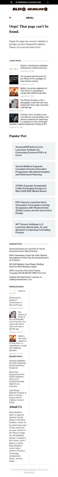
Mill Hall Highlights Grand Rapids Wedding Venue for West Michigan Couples (26, 265)
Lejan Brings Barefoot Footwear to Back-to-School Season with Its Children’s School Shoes (17, 396)
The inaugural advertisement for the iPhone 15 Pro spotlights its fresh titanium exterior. (33, 78)
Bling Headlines (31, 469)
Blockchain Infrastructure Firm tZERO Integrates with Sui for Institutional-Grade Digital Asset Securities (16, 379)
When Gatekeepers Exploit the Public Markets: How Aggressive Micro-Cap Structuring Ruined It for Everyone (29, 257)
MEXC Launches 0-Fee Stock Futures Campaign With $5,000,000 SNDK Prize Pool (27, 272)
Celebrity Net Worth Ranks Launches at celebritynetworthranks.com (25, 278)
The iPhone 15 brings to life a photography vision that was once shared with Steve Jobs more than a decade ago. (34, 103)
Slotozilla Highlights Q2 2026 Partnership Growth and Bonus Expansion (17, 364)
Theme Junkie (29, 472)
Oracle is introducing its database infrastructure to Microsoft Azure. (34, 66)
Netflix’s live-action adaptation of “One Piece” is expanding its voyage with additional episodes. (33, 90)
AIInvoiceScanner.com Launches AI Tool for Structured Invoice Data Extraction (27, 250)
